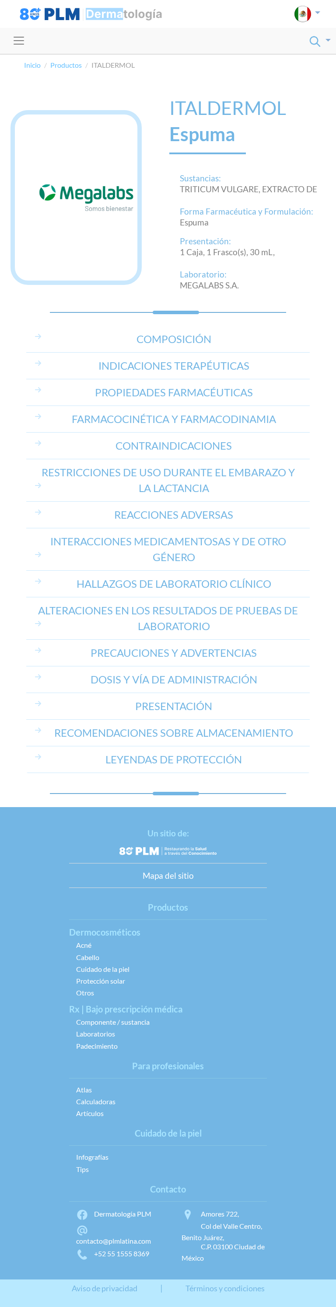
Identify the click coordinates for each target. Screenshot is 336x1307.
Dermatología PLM (122, 1214)
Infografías (92, 1157)
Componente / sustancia (113, 1022)
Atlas (84, 1089)
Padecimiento (97, 1046)
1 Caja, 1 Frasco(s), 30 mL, (227, 252)
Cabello (87, 957)
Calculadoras (96, 1101)
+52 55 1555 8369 (121, 1253)
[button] (307, 13)
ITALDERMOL (227, 108)
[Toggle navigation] (19, 40)
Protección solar (100, 981)
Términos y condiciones (225, 1288)
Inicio (32, 65)
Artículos (90, 1113)
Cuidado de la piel (103, 969)
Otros (85, 992)
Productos (66, 65)
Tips (82, 1169)
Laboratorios (95, 1034)
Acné (83, 945)
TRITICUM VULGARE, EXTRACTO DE (248, 189)
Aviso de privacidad (104, 1288)
